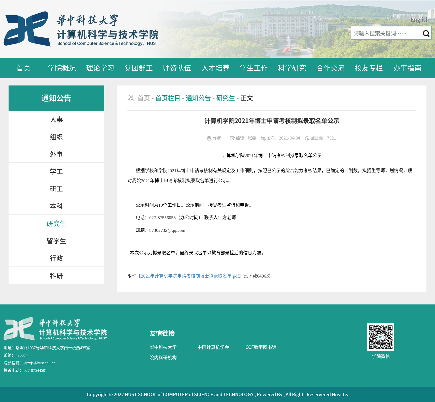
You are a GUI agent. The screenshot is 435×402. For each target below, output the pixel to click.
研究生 (56, 223)
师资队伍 (177, 67)
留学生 (56, 241)
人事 (56, 119)
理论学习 (100, 67)
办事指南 (407, 67)
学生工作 (254, 67)
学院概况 (62, 67)
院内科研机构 (163, 357)
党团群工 (139, 67)
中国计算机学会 (213, 347)
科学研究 (292, 67)
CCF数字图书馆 (260, 347)
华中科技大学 (163, 347)
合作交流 (330, 67)
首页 (23, 67)
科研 (56, 275)
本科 (56, 206)
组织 (56, 136)
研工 (56, 189)
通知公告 (198, 98)
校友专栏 (369, 67)
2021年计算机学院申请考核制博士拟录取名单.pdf (190, 276)
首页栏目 (167, 98)
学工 (56, 171)
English (420, 19)
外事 (56, 154)
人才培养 (215, 67)
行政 (56, 258)
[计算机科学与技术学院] (81, 28)
